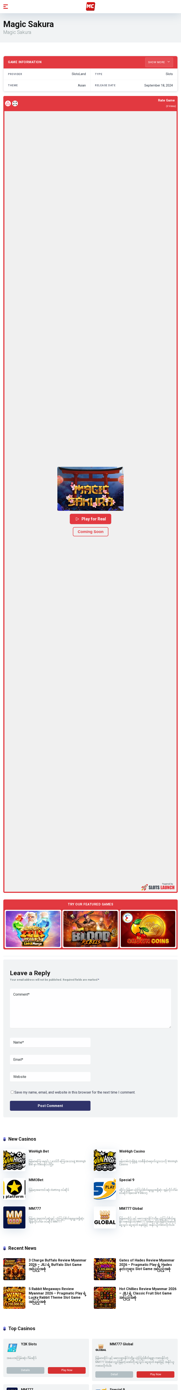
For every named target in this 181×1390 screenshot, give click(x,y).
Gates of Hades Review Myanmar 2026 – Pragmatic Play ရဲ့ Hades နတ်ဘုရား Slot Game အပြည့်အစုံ (147, 1264)
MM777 (35, 1208)
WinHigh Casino (132, 1151)
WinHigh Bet (39, 1151)
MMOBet (36, 1180)
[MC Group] (90, 6)
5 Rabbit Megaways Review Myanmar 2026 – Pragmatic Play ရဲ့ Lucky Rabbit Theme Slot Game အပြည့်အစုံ (57, 1295)
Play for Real (93, 518)
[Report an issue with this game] (8, 103)
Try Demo (33, 929)
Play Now (66, 1370)
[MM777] (14, 1227)
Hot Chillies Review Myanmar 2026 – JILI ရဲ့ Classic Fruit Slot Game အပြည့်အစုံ (147, 1293)
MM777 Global (131, 1208)
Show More (157, 62)
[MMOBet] (14, 1199)
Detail (114, 1374)
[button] (90, 489)
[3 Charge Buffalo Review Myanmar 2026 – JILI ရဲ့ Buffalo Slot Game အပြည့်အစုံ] (14, 1279)
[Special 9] (105, 1199)
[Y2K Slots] (12, 1352)
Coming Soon (91, 532)
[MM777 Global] (105, 1227)
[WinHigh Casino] (105, 1170)
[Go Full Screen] (15, 103)
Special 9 (126, 1180)
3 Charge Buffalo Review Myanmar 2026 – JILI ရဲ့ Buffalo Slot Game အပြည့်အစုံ (58, 1264)
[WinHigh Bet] (14, 1170)
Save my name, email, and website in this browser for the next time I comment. (74, 1092)
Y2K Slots (29, 1344)
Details (25, 1370)
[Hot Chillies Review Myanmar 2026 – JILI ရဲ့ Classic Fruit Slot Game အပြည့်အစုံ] (105, 1307)
